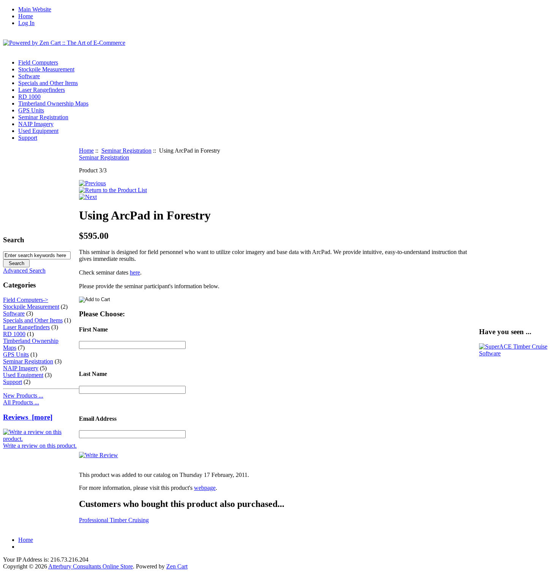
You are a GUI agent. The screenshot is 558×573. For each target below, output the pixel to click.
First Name (93, 329)
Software (29, 76)
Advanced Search (24, 270)
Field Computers (38, 62)
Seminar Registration (126, 150)
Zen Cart (177, 566)
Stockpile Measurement (46, 69)
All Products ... (21, 402)
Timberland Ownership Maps (53, 103)
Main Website (34, 9)
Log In (26, 23)
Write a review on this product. (40, 445)
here (135, 272)
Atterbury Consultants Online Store (90, 566)
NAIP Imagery (36, 124)
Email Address (98, 418)
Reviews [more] (27, 417)
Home (25, 16)
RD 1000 (29, 96)
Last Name (93, 374)
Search (13, 240)
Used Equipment (38, 131)
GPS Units (31, 110)
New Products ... (23, 395)
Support (27, 137)
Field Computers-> (25, 300)
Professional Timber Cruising (114, 520)
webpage (205, 488)
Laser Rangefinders (41, 90)
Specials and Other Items (48, 83)
